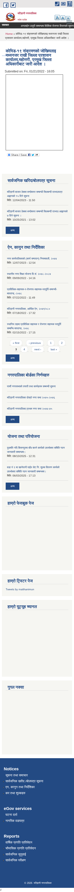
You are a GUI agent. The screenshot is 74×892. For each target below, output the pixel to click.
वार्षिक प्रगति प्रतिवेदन (19, 842)
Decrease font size (68, 18)
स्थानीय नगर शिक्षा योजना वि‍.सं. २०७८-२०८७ (29, 273)
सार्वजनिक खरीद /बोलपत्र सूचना (24, 781)
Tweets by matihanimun (20, 589)
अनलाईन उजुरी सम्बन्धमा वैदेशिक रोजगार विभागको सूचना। (45, 25)
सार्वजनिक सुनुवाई (16, 854)
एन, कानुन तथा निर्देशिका (20, 787)
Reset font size (63, 18)
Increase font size (57, 17)
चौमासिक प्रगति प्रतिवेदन (21, 848)
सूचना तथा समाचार (17, 775)
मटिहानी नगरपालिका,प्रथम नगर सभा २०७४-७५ (29, 408)
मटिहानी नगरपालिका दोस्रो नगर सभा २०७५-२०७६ (31, 397)
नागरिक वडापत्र (15, 821)
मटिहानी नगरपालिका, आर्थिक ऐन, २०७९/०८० (28, 308)
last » (54, 349)
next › (37, 349)
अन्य (12, 230)
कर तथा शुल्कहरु (15, 793)
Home (9, 33)
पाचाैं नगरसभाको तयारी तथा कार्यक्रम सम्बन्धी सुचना (31, 386)
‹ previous (35, 342)
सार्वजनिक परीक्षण (16, 860)
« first (16, 342)
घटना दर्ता (11, 815)
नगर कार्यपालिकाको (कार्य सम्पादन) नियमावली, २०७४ (32, 258)
